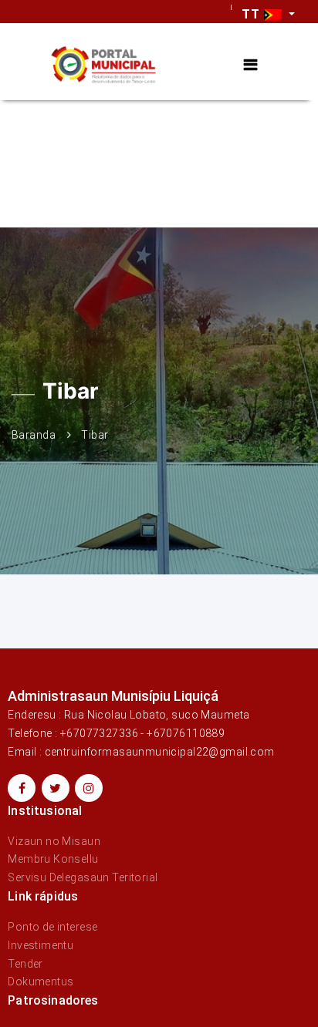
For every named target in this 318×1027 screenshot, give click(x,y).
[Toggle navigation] (250, 65)
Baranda (34, 435)
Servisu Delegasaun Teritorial (82, 877)
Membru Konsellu (53, 859)
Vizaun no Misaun (54, 841)
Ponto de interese (52, 927)
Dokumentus (40, 981)
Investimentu (40, 945)
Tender (25, 964)
